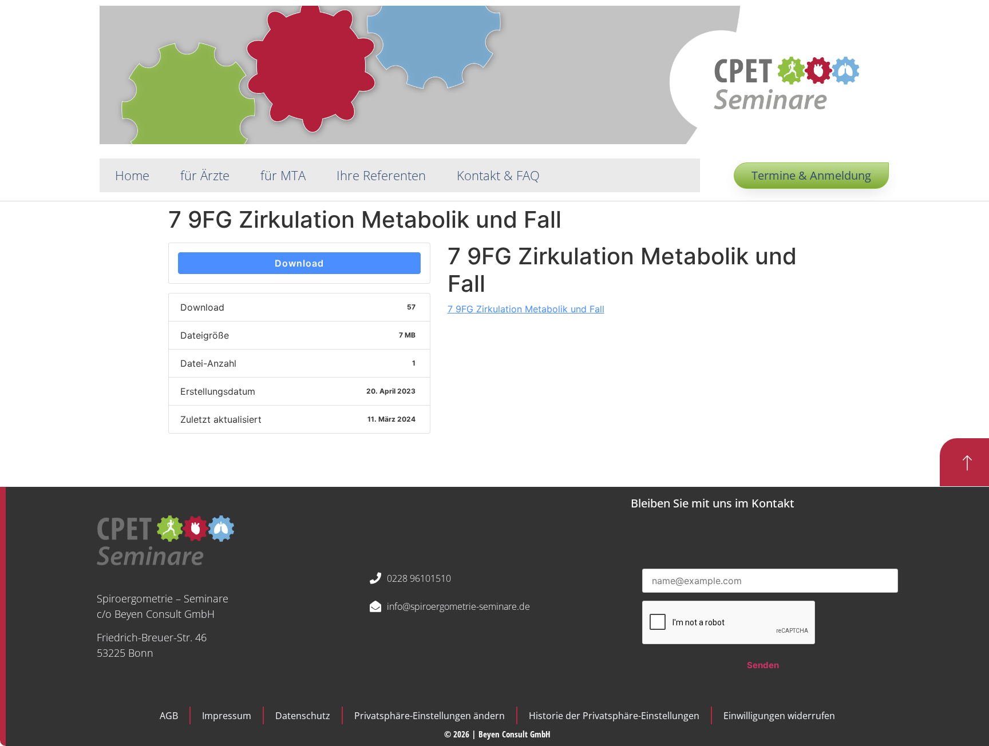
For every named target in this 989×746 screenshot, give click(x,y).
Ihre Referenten (381, 175)
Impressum (226, 715)
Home (132, 175)
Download (299, 263)
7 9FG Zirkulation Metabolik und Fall (526, 309)
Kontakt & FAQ (498, 175)
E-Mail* (657, 563)
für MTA (283, 175)
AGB (169, 715)
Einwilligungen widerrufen (779, 715)
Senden (763, 665)
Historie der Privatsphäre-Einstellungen (614, 715)
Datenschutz (302, 715)
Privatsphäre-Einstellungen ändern (429, 715)
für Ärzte (205, 175)
